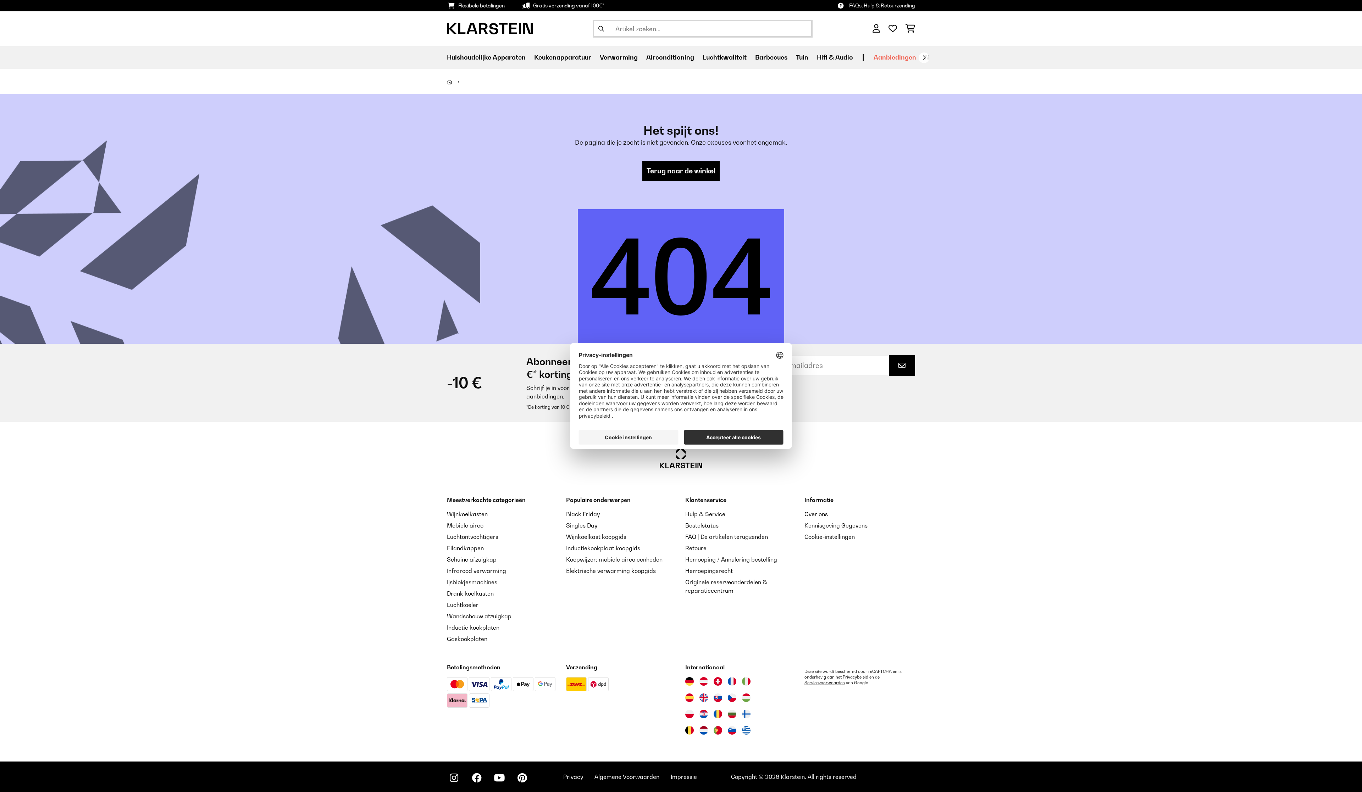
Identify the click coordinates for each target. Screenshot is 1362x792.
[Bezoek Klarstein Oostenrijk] (703, 681)
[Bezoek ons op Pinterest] (522, 777)
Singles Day (581, 525)
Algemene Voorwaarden (626, 776)
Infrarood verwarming (476, 570)
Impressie (684, 776)
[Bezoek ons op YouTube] (499, 777)
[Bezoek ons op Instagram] (454, 777)
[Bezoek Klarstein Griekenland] (746, 730)
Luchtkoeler (462, 604)
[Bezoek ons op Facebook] (477, 777)
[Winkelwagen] (910, 28)
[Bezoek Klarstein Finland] (746, 714)
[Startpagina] (456, 82)
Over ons (816, 514)
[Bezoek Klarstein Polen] (689, 714)
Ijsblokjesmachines (472, 582)
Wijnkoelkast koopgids (596, 536)
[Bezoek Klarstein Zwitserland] (718, 681)
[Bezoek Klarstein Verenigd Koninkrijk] (703, 697)
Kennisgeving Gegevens (836, 525)
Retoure (696, 548)
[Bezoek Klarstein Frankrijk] (732, 681)
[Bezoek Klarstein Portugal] (718, 730)
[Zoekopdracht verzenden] (601, 28)
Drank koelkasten (470, 593)
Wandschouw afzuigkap (479, 616)
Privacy (573, 776)
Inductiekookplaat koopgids (603, 548)
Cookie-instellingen (829, 536)
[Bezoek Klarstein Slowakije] (718, 697)
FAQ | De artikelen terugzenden (726, 536)
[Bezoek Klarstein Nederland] (703, 730)
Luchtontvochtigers (472, 536)
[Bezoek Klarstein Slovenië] (732, 730)
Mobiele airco (465, 525)
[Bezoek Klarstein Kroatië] (703, 714)
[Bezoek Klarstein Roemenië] (718, 714)
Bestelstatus (702, 525)
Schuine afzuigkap (472, 559)
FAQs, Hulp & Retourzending (882, 5)
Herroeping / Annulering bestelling (731, 559)
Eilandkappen (465, 548)
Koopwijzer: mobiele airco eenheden (614, 559)
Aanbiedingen (895, 57)
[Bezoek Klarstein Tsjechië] (732, 697)
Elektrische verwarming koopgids (611, 570)
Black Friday (583, 514)
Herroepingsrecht (709, 570)
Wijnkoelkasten (467, 514)
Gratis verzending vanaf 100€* (568, 5)
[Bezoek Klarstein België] (689, 730)
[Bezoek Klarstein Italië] (746, 681)
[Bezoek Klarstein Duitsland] (689, 681)
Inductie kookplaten (473, 627)
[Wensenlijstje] (892, 28)
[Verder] (924, 57)
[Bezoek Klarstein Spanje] (689, 697)
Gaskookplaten (467, 638)
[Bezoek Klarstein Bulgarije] (732, 714)
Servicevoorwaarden (824, 682)
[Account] (876, 28)
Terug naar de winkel (681, 171)
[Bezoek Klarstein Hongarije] (746, 697)
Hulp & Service (705, 514)
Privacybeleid (855, 677)
